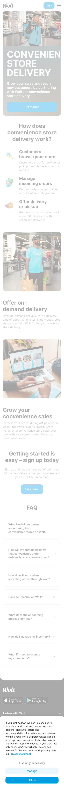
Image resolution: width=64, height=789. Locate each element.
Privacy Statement (20, 753)
